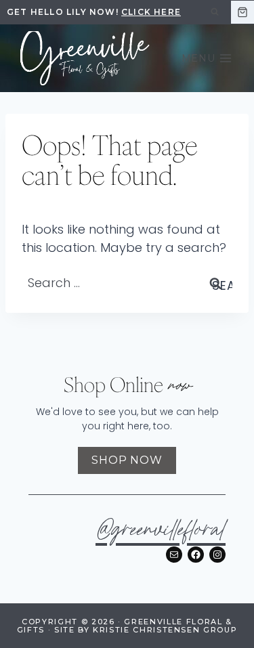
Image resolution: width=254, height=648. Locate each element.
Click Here (151, 12)
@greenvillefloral (161, 531)
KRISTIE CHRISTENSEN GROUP (165, 629)
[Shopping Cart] (242, 12)
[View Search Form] (214, 12)
